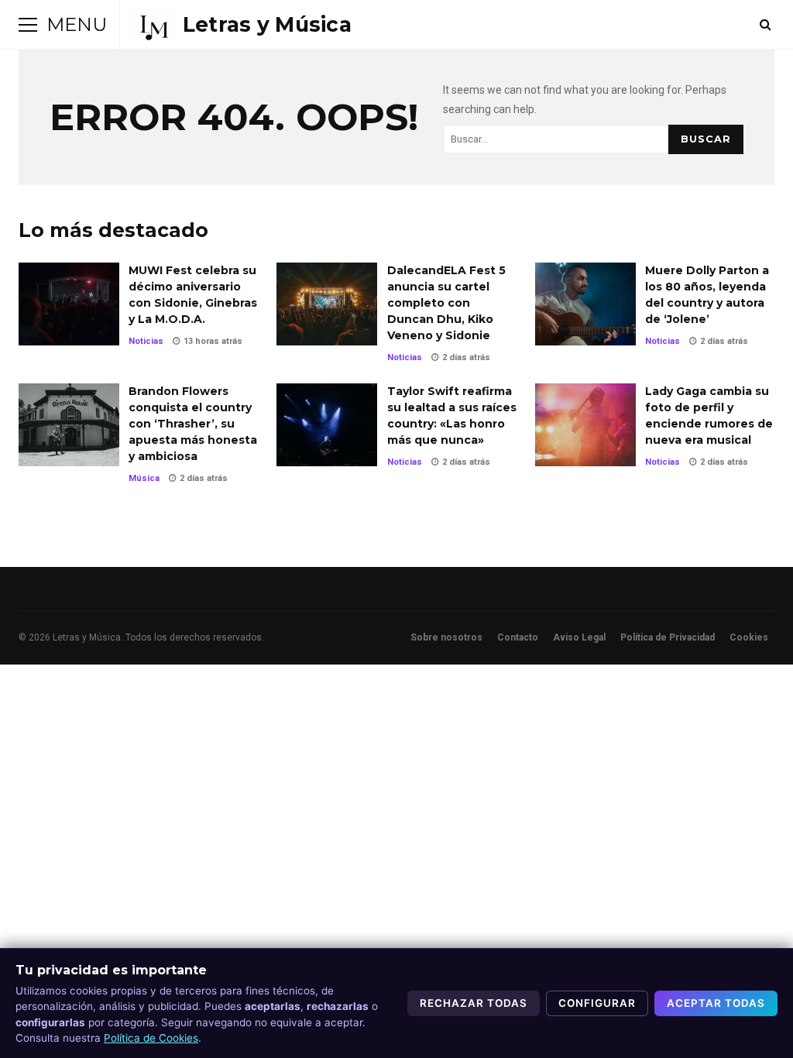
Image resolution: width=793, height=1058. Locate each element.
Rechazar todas (473, 1003)
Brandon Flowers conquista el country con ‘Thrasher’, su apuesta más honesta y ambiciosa (69, 424)
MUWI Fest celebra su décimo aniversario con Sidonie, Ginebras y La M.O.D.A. (69, 304)
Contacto (517, 637)
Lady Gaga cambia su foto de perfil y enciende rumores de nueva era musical (585, 424)
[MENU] (28, 25)
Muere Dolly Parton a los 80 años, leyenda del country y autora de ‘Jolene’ (585, 304)
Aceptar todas (716, 1003)
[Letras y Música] (242, 25)
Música (144, 478)
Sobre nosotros (446, 637)
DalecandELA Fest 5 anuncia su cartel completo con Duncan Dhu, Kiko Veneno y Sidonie (326, 304)
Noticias (146, 341)
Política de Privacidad (667, 637)
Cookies (748, 637)
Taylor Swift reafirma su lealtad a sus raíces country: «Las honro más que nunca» (326, 424)
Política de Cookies (151, 1038)
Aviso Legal (579, 637)
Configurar (597, 1003)
